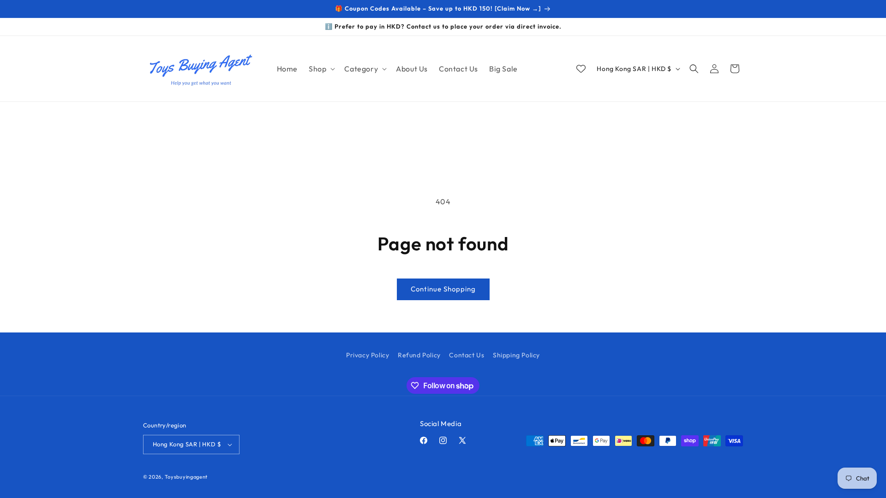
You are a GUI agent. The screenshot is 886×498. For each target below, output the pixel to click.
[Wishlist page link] (581, 68)
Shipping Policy (516, 355)
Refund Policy (419, 355)
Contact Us (466, 355)
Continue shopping (443, 289)
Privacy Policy (367, 355)
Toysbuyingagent (186, 477)
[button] (321, 69)
